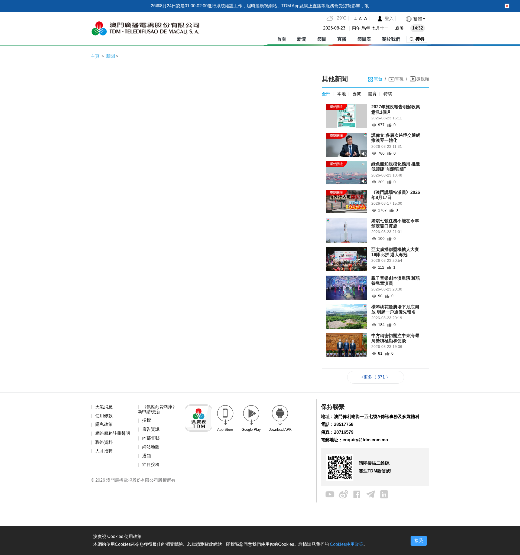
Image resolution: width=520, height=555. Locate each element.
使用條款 (104, 415)
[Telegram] (370, 494)
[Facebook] (357, 494)
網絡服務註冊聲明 (112, 433)
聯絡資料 (104, 442)
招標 (146, 420)
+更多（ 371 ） (375, 377)
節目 (321, 39)
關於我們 (391, 39)
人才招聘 (104, 451)
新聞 (301, 39)
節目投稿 (151, 464)
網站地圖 (151, 447)
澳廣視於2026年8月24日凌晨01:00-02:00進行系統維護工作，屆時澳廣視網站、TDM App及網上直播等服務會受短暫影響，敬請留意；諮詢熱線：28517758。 (268, 6)
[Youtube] (329, 494)
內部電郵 (151, 438)
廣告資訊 (151, 429)
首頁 (281, 39)
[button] (415, 18)
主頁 (95, 56)
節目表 (364, 39)
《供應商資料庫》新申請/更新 (157, 409)
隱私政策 (104, 424)
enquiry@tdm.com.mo (365, 440)
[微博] (343, 494)
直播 (341, 39)
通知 (146, 455)
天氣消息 (104, 406)
